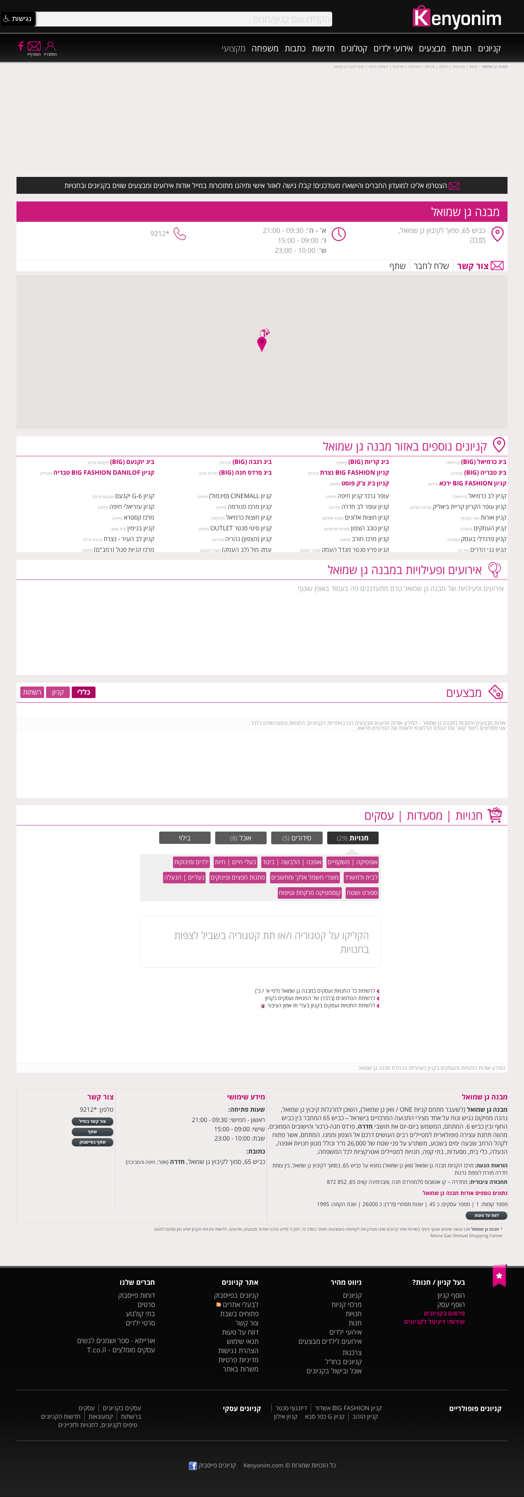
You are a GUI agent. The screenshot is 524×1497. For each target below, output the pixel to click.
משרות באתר (241, 1368)
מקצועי (234, 48)
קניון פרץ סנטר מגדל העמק (355, 549)
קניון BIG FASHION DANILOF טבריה (103, 472)
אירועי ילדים (393, 48)
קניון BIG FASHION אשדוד (348, 1408)
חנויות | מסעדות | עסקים (423, 815)
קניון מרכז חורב (370, 539)
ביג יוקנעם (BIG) (132, 461)
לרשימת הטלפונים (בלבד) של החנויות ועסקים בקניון (320, 998)
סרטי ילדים (140, 1322)
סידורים (296, 837)
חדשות (323, 48)
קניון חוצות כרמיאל (249, 517)
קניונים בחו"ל (343, 1361)
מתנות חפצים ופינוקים (238, 877)
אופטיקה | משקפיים (352, 862)
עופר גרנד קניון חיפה (363, 496)
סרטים (146, 1304)
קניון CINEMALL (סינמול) (240, 496)
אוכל (240, 837)
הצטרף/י (34, 54)
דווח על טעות (240, 1332)
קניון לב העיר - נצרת (129, 539)
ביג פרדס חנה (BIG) (245, 472)
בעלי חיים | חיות (235, 862)
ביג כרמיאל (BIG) (483, 461)
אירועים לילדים (342, 1341)
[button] (18, 18)
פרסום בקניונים (444, 1313)
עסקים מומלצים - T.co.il (121, 1349)
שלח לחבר (431, 265)
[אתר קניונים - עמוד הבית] (500, 1285)
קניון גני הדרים (488, 549)
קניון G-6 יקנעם (134, 496)
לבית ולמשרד (361, 877)
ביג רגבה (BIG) (252, 461)
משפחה (265, 48)
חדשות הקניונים (61, 1416)
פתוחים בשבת (239, 1313)
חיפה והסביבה (141, 1162)
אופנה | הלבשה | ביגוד (291, 862)
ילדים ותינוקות (191, 862)
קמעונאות (101, 1416)
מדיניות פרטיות (238, 1359)
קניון (58, 692)
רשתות (32, 692)
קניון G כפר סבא (324, 1416)
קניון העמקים (490, 528)
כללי (83, 692)
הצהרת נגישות (238, 1350)
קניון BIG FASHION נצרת (354, 472)
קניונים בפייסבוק (236, 1295)
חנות (355, 1322)
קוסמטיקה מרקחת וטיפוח (310, 892)
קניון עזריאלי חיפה (131, 506)
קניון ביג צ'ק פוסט (365, 483)
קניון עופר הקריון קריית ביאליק (469, 506)
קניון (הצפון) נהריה (248, 539)
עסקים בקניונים (122, 1408)
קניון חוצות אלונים (367, 517)
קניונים (489, 48)
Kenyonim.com (263, 1465)
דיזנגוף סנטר (291, 1408)
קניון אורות (493, 517)
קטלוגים (354, 48)
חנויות (462, 48)
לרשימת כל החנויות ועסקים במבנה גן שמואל (328, 990)
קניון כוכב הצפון (370, 528)
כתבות (295, 48)
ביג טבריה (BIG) (485, 472)
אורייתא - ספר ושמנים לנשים (116, 1340)
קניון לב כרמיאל (487, 496)
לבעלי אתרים (239, 1304)
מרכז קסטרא (139, 517)
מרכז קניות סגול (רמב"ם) (124, 549)
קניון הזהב (365, 1416)
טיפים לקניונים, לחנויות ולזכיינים (97, 1425)
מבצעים (432, 48)
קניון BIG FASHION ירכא (472, 483)
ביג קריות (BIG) (368, 461)
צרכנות (352, 1352)
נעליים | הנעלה (184, 877)
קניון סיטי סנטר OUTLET (241, 528)
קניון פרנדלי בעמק (483, 539)
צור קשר (473, 265)
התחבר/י (50, 54)
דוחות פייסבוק (136, 1295)
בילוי (185, 837)
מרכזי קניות (346, 1304)
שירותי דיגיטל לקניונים (434, 1321)
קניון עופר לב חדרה (365, 506)
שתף (397, 265)
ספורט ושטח (362, 892)
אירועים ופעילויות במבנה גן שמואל (405, 570)
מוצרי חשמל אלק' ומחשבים (305, 877)
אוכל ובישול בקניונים (334, 1370)
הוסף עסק (451, 1304)
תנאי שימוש (243, 1341)
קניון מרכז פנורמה (250, 506)
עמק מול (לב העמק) (247, 549)
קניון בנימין (140, 528)
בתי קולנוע (140, 1313)
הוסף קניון (451, 1295)
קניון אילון (285, 1416)
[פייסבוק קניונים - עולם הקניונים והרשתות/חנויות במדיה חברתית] (20, 45)
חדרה (477, 239)
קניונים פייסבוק (216, 1465)
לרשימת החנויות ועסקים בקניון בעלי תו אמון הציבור (320, 1005)
